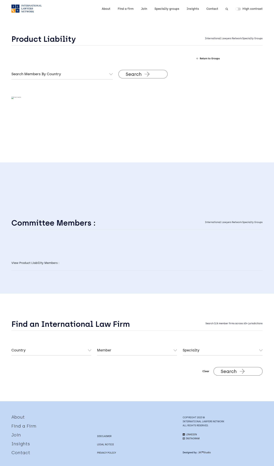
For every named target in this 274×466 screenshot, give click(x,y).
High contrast (252, 8)
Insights (193, 8)
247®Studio (204, 452)
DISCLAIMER (104, 436)
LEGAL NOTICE (105, 444)
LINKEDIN (191, 434)
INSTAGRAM (192, 438)
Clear (205, 371)
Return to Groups (210, 58)
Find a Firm (23, 426)
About (106, 8)
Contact (212, 8)
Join (144, 8)
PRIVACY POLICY (106, 452)
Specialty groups (167, 8)
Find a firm (126, 8)
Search (134, 74)
